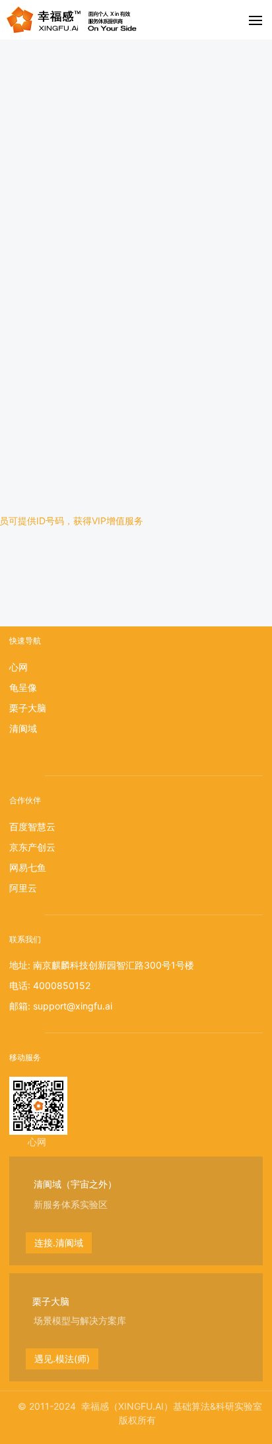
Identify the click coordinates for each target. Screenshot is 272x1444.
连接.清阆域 (58, 1242)
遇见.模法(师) (62, 1358)
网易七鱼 (27, 867)
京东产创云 (32, 847)
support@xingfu (67, 1005)
